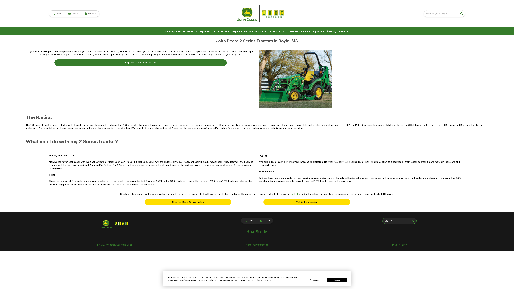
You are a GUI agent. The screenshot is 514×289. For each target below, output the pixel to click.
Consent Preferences (257, 244)
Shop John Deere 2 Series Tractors (140, 62)
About (341, 31)
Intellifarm (275, 31)
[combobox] (444, 13)
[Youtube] (252, 231)
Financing (331, 31)
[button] (57, 13)
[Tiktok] (261, 231)
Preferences (315, 280)
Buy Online (318, 31)
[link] (90, 13)
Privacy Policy (399, 244)
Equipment (205, 31)
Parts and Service (253, 31)
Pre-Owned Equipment (230, 31)
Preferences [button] (267, 280)
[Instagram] (257, 231)
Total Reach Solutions (298, 31)
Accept (337, 280)
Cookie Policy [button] (213, 280)
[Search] (413, 220)
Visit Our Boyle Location (306, 202)
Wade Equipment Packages (179, 31)
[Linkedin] (266, 231)
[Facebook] (248, 231)
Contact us (295, 194)
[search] (462, 14)
